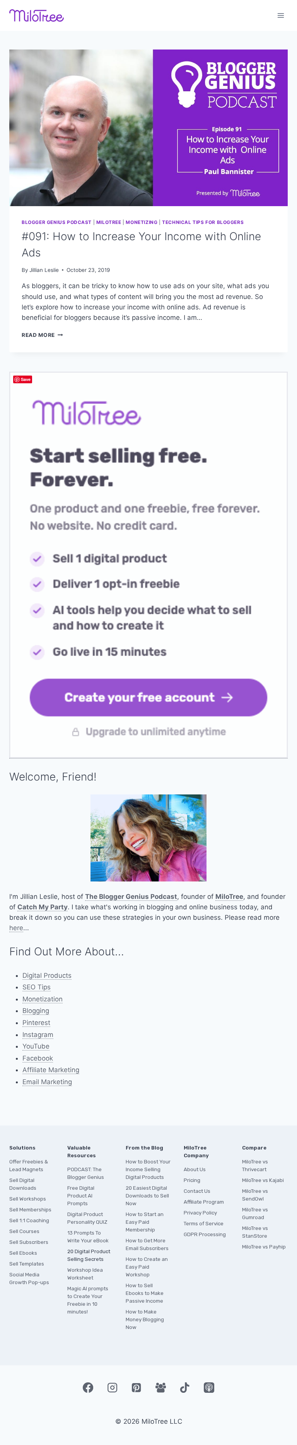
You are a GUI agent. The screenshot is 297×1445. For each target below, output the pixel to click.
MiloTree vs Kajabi (263, 1180)
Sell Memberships (30, 1210)
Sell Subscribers (28, 1242)
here (16, 928)
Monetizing (141, 222)
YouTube (36, 1046)
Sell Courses (24, 1231)
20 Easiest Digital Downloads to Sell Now (147, 1195)
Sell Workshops (27, 1199)
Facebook (37, 1058)
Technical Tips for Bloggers (203, 222)
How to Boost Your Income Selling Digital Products (148, 1169)
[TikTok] (184, 1387)
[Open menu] (280, 15)
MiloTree (108, 222)
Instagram (37, 1034)
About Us (195, 1169)
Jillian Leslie (44, 270)
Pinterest (36, 1023)
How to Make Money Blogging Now (145, 1319)
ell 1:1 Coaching (31, 1220)
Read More (42, 335)
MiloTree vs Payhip (264, 1247)
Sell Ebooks (23, 1253)
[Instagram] (112, 1387)
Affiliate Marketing (50, 1070)
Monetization (42, 999)
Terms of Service (204, 1223)
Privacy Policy (200, 1213)
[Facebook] (87, 1387)
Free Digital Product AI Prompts (80, 1195)
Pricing (192, 1180)
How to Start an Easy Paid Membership (145, 1222)
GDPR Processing (205, 1234)
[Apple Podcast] (208, 1387)
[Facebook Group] (160, 1387)
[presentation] (148, 128)
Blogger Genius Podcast (57, 222)
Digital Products (47, 975)
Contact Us (197, 1191)
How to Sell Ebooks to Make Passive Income (145, 1293)
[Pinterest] (136, 1387)
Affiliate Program (204, 1202)
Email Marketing (47, 1082)
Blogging (35, 1011)
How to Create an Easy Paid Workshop (147, 1267)
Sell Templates (26, 1264)
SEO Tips (36, 987)
